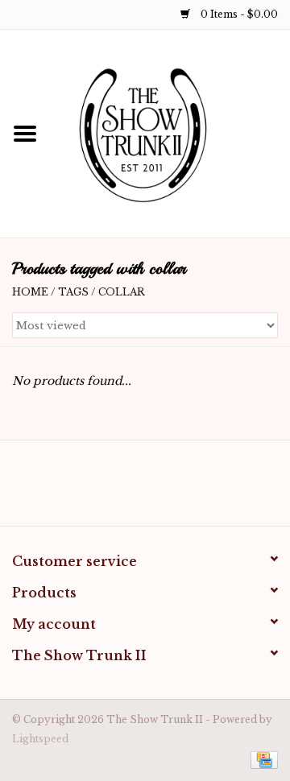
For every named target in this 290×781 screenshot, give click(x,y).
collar (121, 292)
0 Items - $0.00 (238, 14)
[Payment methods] (261, 759)
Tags (73, 292)
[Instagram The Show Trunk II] (159, 489)
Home (30, 292)
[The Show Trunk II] (170, 133)
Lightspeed (40, 739)
